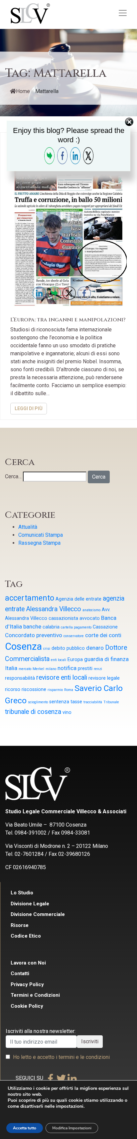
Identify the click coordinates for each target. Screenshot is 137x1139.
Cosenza (23, 646)
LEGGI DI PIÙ (29, 408)
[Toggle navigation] (123, 13)
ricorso (12, 689)
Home (23, 91)
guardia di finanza (106, 659)
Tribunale (111, 702)
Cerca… (13, 476)
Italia (11, 668)
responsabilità (20, 678)
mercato (25, 669)
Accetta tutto (24, 1128)
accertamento (29, 598)
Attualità (27, 527)
